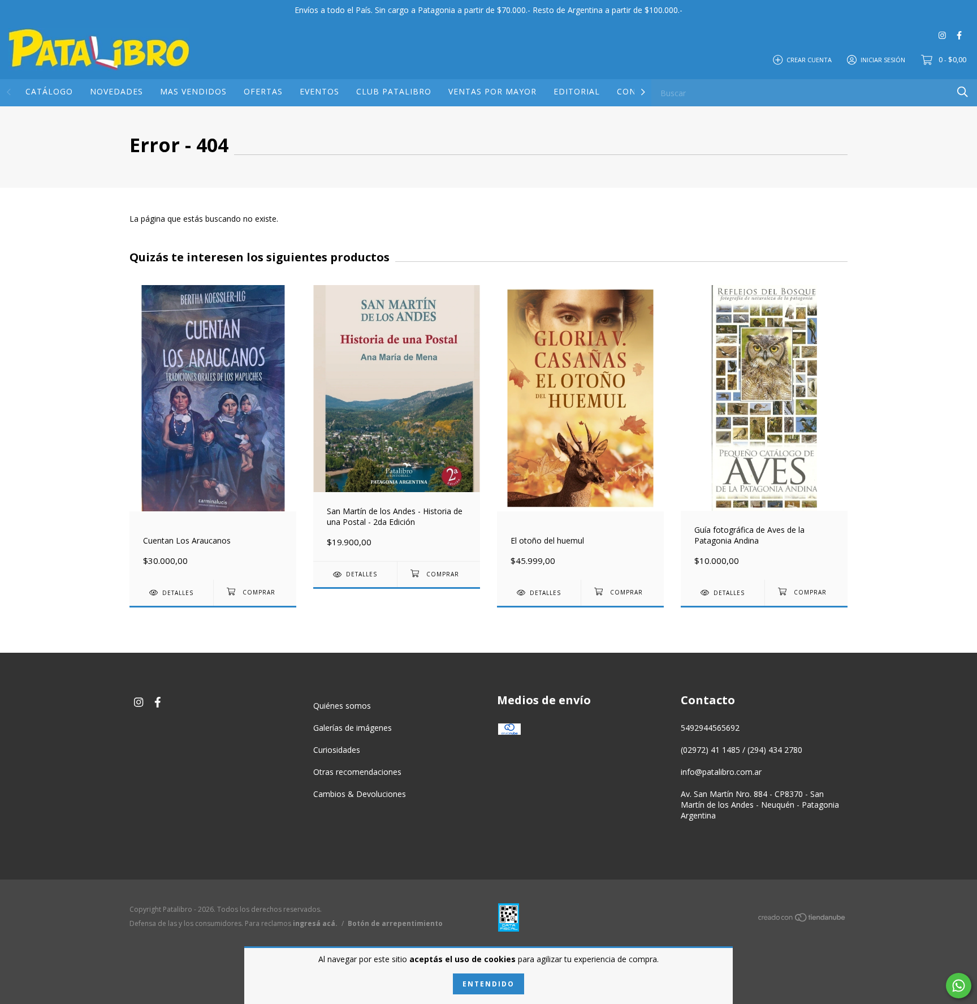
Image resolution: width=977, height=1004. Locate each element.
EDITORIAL (577, 91)
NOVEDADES (116, 91)
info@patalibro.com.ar (721, 771)
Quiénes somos (342, 705)
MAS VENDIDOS (193, 91)
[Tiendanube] (802, 919)
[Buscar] (962, 92)
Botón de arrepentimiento (395, 923)
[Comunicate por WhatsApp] (958, 985)
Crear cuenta (809, 59)
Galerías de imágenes (352, 727)
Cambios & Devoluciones (359, 793)
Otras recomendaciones (357, 771)
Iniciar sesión (883, 59)
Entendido (488, 984)
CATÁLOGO (49, 91)
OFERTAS (263, 91)
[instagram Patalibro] (942, 35)
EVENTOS (319, 91)
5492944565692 (710, 727)
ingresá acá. (315, 923)
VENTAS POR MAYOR (492, 91)
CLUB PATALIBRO (393, 91)
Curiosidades (336, 749)
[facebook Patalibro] (959, 35)
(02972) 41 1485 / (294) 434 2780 (741, 749)
